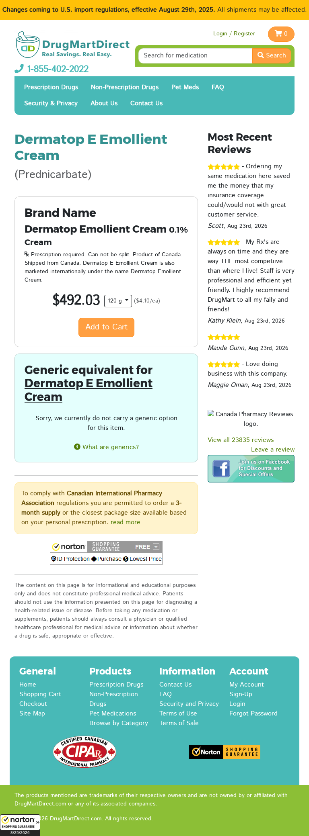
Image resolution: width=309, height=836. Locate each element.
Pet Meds (185, 87)
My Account (246, 684)
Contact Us (146, 103)
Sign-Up (240, 694)
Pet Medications (112, 713)
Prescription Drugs (51, 87)
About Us (104, 103)
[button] (20, 825)
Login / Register (234, 34)
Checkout (33, 704)
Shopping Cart (40, 694)
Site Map (32, 713)
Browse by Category (118, 723)
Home (27, 684)
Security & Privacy (51, 103)
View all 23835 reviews (241, 440)
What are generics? (109, 447)
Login (237, 704)
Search (275, 55)
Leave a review (273, 449)
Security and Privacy (189, 704)
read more (125, 522)
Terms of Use (178, 713)
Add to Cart (106, 327)
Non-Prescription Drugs (125, 87)
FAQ (218, 87)
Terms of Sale (179, 723)
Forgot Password (253, 713)
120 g (116, 301)
